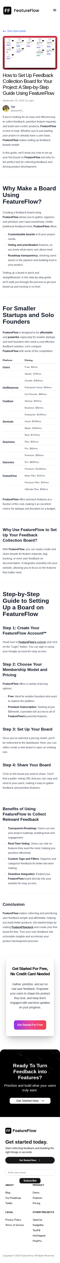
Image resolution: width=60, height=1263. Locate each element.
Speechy (37, 1219)
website (32, 642)
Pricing (36, 1203)
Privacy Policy (13, 1219)
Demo (36, 1192)
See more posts (16, 31)
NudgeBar (38, 1225)
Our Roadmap (13, 1197)
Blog (7, 1192)
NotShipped (39, 1235)
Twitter (8, 1203)
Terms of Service (14, 1225)
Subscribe (30, 1180)
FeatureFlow (27, 1255)
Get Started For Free (30, 1024)
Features (37, 1197)
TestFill (36, 1230)
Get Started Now (27, 1160)
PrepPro (37, 1240)
